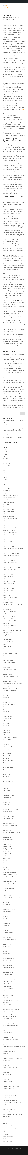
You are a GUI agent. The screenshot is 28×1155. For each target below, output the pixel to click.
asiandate (5, 644)
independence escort (8, 935)
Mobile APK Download (8, 997)
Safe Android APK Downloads (10, 1067)
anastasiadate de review (9, 511)
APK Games (6, 614)
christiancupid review (8, 767)
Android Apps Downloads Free (10, 562)
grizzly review (6, 916)
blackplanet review (7, 707)
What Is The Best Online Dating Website (12, 1114)
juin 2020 (5, 475)
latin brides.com (6, 953)
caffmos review (6, 735)
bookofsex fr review (7, 716)
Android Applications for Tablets (10, 537)
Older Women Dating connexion (10, 1039)
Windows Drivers (7, 1116)
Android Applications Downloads (11, 534)
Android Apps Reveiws (8, 574)
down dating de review (8, 818)
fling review (5, 867)
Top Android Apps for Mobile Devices (12, 1102)
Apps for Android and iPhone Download (12, 630)
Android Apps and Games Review (11, 553)
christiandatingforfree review (10, 769)
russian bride (6, 1065)
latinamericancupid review (9, 958)
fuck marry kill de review (8, 893)
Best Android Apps (7, 674)
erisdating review (7, 851)
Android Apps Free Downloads (10, 572)
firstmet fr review (7, 865)
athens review (6, 648)
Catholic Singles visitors (8, 746)
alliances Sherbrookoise (10, 17)
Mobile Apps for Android (9, 1007)
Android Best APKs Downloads (10, 579)
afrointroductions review (9, 500)
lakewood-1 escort (7, 949)
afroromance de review (8, 502)
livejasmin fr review (7, 965)
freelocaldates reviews (8, 888)
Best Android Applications (9, 672)
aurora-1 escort (6, 651)
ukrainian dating (6, 1107)
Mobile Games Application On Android (12, 1014)
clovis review (6, 776)
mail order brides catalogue (9, 979)
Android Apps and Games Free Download (13, 548)
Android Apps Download (9, 558)
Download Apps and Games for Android (12, 832)
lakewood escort (7, 946)
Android (5, 513)
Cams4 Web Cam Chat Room (10, 737)
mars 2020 (5, 482)
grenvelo (5, 914)
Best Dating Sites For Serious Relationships (13, 686)
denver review (6, 807)
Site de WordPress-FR (8, 1141)
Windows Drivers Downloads (10, 1121)
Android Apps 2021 (7, 544)
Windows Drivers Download (9, 1118)
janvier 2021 (6, 461)
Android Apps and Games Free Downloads (13, 551)
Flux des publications (8, 1136)
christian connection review (9, 762)
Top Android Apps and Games (10, 1100)
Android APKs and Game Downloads (12, 527)
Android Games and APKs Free (10, 581)
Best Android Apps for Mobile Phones (12, 679)
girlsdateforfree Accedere (9, 909)
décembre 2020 (6, 463)
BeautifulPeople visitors (8, 665)
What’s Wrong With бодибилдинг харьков (13, 420)
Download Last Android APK (10, 835)
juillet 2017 (5, 484)
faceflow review (6, 858)
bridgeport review (7, 721)
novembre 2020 (6, 465)
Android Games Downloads (9, 586)
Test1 (4, 1084)
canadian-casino (7, 739)
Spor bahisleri (6, 1072)
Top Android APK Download (9, 1095)
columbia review (7, 783)
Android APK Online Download (10, 523)
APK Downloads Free (8, 609)
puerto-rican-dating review (9, 1051)
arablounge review (7, 632)
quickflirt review (6, 1060)
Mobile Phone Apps (7, 1018)
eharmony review (7, 846)
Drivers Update (6, 842)
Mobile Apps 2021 (7, 1004)
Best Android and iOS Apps (9, 669)
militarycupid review (7, 990)
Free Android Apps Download (10, 874)
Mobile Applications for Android (10, 1000)
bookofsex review (7, 718)
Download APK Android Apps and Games (13, 828)
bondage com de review (8, 714)
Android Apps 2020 (7, 541)
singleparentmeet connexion (10, 1070)
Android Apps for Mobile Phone (10, 565)
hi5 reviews (5, 918)
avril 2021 (5, 454)
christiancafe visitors (8, 765)
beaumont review (7, 658)
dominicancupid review (8, 816)
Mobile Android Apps (8, 995)
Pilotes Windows (7, 1049)
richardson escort (7, 1063)
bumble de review (7, 730)
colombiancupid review (8, 781)
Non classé (5, 1035)
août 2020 (5, 470)
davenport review (7, 800)
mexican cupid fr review (8, 986)
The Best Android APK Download (11, 1086)
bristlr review (6, 725)
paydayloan (5, 1044)
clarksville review (7, 772)
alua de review (6, 504)
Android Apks (6, 525)
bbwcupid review (7, 655)
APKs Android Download (9, 616)
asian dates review (7, 639)
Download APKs (7, 830)
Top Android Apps (7, 1097)
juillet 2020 (5, 472)
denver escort (6, 804)
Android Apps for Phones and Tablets (12, 567)
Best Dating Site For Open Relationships (12, 683)
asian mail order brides (8, 641)
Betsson (5, 693)
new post (5, 1030)
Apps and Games (7, 623)
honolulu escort (6, 923)
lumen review (6, 977)
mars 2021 (5, 456)
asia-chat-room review (8, 637)
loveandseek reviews (8, 972)
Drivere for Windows (8, 839)
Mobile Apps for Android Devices (11, 1009)
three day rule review (8, 1091)
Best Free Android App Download (11, 688)
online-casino (6, 1042)
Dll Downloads (6, 814)
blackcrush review (7, 700)
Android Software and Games (10, 597)
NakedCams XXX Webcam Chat (10, 1025)
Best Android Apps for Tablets (10, 681)
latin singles (5, 956)
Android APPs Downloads (9, 560)
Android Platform (7, 593)
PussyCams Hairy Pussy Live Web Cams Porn (14, 1056)
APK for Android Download (9, 611)
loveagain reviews (7, 970)
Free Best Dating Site (8, 886)
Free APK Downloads (8, 876)
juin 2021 (5, 449)
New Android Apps (7, 1028)
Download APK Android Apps (10, 825)
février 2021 (6, 458)
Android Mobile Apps (8, 590)
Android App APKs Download (10, 532)
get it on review (6, 904)
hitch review (6, 921)
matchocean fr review (8, 981)
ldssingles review (7, 960)
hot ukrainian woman (8, 932)
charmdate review (7, 753)
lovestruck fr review (7, 974)
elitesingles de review (8, 849)
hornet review (6, 925)
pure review (5, 1053)
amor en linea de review (8, 509)
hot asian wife (6, 928)
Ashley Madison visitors (8, 635)
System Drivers (6, 1079)
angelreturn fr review (8, 602)
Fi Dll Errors (5, 860)
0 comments (14, 19)
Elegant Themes (13, 1151)
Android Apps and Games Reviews (11, 555)
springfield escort (7, 1074)
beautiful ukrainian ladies (9, 662)
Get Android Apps (7, 902)
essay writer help (7, 853)
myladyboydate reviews (8, 1023)
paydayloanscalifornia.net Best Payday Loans (14, 1046)
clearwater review (7, 774)
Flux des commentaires (8, 1139)
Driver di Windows (7, 837)
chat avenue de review (8, 755)
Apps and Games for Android (10, 625)
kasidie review (6, 942)
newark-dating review (8, 1032)
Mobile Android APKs (8, 993)
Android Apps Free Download (10, 569)
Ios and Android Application (9, 939)
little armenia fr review (8, 963)
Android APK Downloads (9, 520)
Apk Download (6, 607)
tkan (4, 1093)
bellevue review (6, 667)
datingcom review (7, 797)
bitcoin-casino (6, 697)
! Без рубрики (6, 493)
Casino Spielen (6, 744)
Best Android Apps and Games (10, 676)
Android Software (7, 595)
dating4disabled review (8, 795)
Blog (4, 709)
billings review (6, 695)
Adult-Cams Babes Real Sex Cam (11, 495)
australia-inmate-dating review (10, 653)
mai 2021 (5, 451)
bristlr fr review (6, 723)
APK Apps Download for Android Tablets (12, 604)
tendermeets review (7, 1081)
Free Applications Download (9, 881)
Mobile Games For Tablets (9, 1016)
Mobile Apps (6, 1002)
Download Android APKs (9, 821)
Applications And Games (9, 618)
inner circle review (7, 937)
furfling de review (7, 900)
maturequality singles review (10, 983)
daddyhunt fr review (7, 790)
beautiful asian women (8, 660)
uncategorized (6, 19)
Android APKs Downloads (9, 530)
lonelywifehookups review (9, 967)
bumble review (6, 732)
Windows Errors (6, 1123)
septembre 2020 (7, 468)
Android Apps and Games (9, 546)
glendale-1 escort (7, 911)
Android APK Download (8, 516)
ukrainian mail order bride (9, 1109)
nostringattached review (8, 1037)
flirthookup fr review (8, 869)
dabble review (6, 788)
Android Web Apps (7, 600)
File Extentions (6, 863)
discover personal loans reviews (10, 809)
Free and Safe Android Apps (9, 872)
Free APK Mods (6, 879)
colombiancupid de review (9, 779)
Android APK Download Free (10, 518)
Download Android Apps (9, 823)
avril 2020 (5, 479)
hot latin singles (6, 930)
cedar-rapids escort (7, 751)
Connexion (5, 1134)
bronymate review (7, 728)
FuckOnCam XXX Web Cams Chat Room (12, 897)
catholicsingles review (8, 749)
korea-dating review (7, 944)
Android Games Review (8, 588)
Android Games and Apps (9, 583)
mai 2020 (5, 477)
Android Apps (6, 539)
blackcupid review (7, 702)
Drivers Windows (7, 844)
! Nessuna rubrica (7, 490)
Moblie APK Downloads (8, 1021)
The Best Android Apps (8, 1088)
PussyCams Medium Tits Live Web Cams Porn (14, 1058)
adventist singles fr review (9, 497)
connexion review (7, 786)
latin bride (5, 951)
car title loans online (8, 741)
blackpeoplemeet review (9, 704)
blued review (6, 711)
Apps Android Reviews (8, 627)
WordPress (14, 1153)
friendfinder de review (8, 890)
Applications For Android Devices (11, 621)
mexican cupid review (8, 988)
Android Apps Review (8, 576)
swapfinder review (7, 1077)
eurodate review (7, 856)
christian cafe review (8, 760)
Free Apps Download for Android (11, 883)
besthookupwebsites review (9, 690)
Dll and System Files (8, 811)
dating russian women (8, 793)
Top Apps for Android (8, 1104)
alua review (5, 507)
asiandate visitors (7, 646)
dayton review (6, 802)
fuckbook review (7, 895)
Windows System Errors (8, 1125)
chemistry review (7, 758)
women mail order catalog (9, 1128)
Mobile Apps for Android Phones (11, 1011)
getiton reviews (6, 907)
